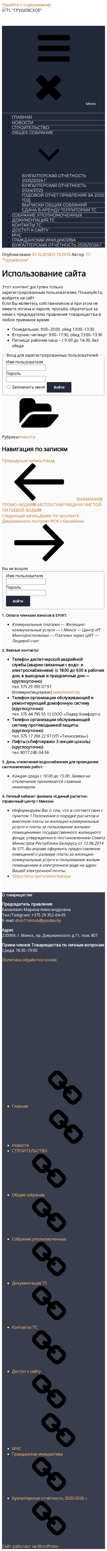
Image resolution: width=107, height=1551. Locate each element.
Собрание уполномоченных (47, 215)
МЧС (16, 235)
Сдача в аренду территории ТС (59, 210)
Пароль (13, 373)
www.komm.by (66, 692)
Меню (91, 103)
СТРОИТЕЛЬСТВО (30, 127)
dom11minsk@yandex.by (38, 920)
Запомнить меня (28, 387)
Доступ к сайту (30, 230)
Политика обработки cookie (29, 960)
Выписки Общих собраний (54, 205)
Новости (22, 122)
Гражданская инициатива (44, 240)
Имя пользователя (24, 362)
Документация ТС (33, 220)
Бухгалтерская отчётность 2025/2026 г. (57, 245)
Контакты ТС (26, 225)
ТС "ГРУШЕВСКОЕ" (21, 19)
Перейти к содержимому (26, 4)
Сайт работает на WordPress (30, 1546)
